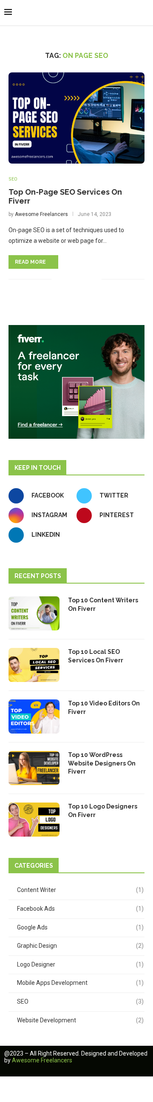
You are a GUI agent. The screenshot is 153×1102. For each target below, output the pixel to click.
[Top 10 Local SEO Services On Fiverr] (34, 665)
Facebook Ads (80, 908)
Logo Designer (80, 964)
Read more (30, 262)
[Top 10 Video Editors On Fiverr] (34, 716)
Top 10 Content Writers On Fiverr (103, 604)
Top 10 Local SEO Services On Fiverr (95, 656)
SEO (12, 179)
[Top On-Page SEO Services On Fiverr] (76, 117)
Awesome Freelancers (41, 214)
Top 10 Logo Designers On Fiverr (102, 810)
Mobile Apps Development (80, 982)
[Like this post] (58, 279)
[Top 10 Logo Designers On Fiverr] (34, 820)
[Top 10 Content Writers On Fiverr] (34, 613)
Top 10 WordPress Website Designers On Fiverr (102, 763)
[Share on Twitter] (77, 279)
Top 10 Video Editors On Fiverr (104, 707)
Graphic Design (80, 945)
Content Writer (80, 889)
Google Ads (80, 927)
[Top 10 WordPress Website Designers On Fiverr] (34, 768)
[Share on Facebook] (68, 279)
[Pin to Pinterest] (86, 279)
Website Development (80, 1020)
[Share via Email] (95, 279)
